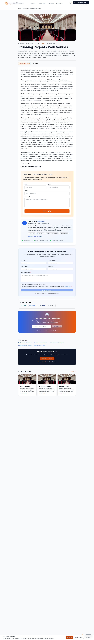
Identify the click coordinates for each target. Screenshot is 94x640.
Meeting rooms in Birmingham (25, 342)
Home (19, 8)
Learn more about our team (34, 236)
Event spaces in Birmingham (40, 342)
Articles (24, 8)
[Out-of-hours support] (70, 3)
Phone (26, 190)
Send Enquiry (47, 211)
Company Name (51, 260)
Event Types (42, 3)
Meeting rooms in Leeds (39, 345)
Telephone (50, 266)
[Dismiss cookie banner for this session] (92, 636)
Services (33, 3)
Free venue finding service (44, 361)
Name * (26, 184)
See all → (73, 371)
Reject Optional (78, 637)
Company (58, 3)
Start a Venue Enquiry (47, 358)
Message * (27, 196)
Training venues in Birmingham (57, 342)
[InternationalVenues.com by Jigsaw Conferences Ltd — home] (14, 3)
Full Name (23, 260)
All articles (54, 361)
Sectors (51, 3)
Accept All (69, 637)
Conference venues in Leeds (25, 345)
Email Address (24, 266)
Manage (88, 637)
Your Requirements (26, 272)
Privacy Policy (68, 286)
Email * (49, 184)
